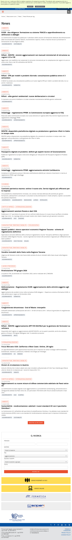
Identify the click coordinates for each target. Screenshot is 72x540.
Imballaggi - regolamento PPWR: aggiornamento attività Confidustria (30, 170)
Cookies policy (40, 6)
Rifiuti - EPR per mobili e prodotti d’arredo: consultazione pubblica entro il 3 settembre (33, 76)
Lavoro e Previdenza (8, 266)
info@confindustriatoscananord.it (39, 529)
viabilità (16, 372)
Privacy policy (66, 533)
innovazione (28, 200)
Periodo (6, 441)
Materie (6, 447)
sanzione (21, 218)
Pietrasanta (43, 200)
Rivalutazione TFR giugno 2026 (14, 270)
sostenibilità (18, 44)
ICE (14, 354)
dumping (21, 395)
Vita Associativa (34, 225)
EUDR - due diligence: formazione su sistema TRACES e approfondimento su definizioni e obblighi (33, 33)
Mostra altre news (36, 423)
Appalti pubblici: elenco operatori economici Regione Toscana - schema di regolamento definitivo (32, 230)
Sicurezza (5, 184)
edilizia (26, 241)
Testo (6, 464)
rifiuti (15, 335)
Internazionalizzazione (23, 207)
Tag (5, 453)
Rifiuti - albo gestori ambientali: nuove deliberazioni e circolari (28, 96)
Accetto (30, 6)
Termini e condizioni (67, 529)
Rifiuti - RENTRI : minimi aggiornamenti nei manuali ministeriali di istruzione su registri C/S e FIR (35, 56)
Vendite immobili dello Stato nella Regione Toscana (23, 252)
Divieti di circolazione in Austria (15, 365)
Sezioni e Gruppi (9, 458)
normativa (17, 85)
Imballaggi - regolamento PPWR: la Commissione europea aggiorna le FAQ (32, 113)
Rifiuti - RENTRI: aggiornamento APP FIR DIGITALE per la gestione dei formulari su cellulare (35, 327)
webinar (19, 354)
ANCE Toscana (18, 241)
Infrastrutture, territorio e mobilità (14, 225)
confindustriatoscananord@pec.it (39, 531)
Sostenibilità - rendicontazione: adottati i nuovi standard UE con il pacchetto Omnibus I (33, 407)
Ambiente (5, 28)
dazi (15, 218)
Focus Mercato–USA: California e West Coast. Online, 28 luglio (27, 346)
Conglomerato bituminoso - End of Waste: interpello (23, 307)
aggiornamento (7, 44)
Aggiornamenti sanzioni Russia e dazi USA (19, 211)
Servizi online (39, 488)
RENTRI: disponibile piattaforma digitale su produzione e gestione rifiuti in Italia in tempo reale (35, 132)
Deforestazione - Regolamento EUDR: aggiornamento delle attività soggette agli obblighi (35, 288)
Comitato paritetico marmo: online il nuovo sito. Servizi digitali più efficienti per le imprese (35, 189)
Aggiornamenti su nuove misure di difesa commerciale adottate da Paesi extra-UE (35, 384)
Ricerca (35, 472)
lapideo (35, 200)
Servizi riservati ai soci (39, 480)
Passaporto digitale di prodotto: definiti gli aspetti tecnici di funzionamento (33, 152)
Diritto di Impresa (8, 207)
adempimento (6, 200)
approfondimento (19, 120)
